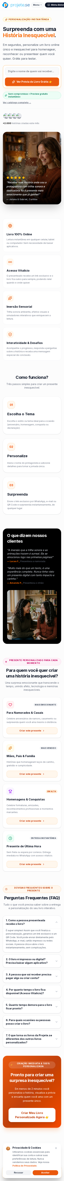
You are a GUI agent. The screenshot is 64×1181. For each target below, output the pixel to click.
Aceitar (45, 1172)
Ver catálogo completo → (17, 102)
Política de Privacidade (24, 1165)
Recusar (18, 1172)
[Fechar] (56, 1148)
